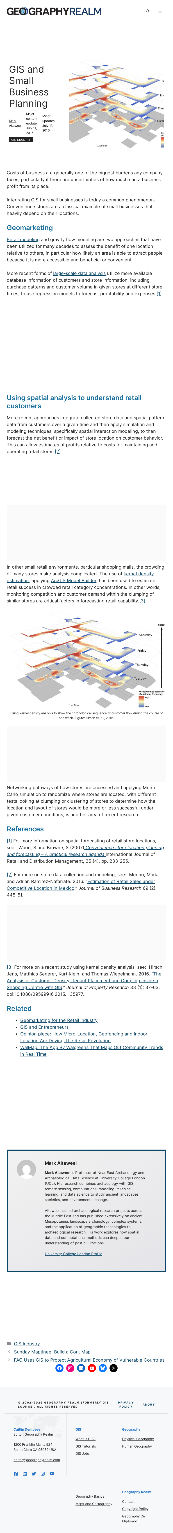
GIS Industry (20, 139)
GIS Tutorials (85, 1446)
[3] (142, 601)
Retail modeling (23, 239)
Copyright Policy (135, 1509)
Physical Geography (138, 1439)
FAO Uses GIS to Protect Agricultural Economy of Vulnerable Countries (89, 1360)
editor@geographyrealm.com (37, 1460)
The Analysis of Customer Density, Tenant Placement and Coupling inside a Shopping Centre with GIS (84, 980)
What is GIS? (85, 1439)
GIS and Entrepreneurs (44, 1027)
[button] (147, 11)
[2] (58, 451)
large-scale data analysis (79, 273)
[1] (159, 293)
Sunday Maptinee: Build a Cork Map (52, 1352)
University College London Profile (73, 1254)
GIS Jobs (82, 1453)
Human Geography (137, 1446)
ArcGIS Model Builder (73, 580)
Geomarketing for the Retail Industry (59, 1020)
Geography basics (89, 1496)
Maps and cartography (93, 1504)
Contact (128, 1501)
